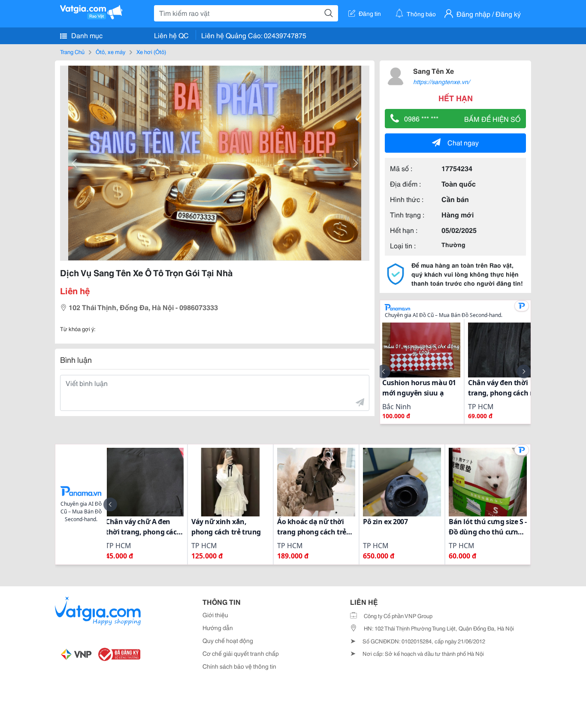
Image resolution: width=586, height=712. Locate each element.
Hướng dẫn (217, 627)
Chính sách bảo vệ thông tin (239, 666)
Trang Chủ (72, 51)
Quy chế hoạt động (227, 640)
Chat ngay (463, 142)
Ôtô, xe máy (110, 51)
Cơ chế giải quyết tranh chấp (240, 653)
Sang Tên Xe (433, 70)
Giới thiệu (215, 614)
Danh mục (86, 35)
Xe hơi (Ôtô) (151, 51)
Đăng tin (370, 13)
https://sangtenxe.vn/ (441, 81)
